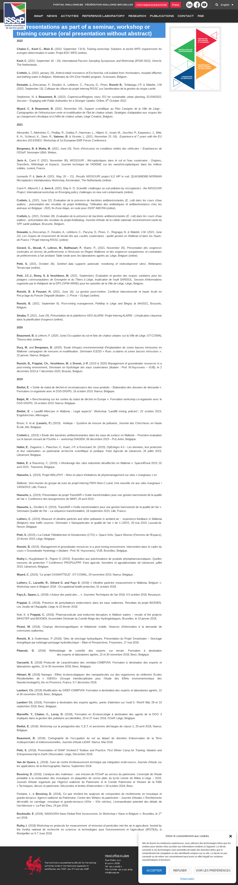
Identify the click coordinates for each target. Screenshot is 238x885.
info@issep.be (112, 872)
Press (175, 4)
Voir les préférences (213, 870)
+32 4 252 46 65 (125, 869)
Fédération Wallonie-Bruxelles (109, 4)
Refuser (180, 870)
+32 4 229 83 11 (115, 866)
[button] (230, 836)
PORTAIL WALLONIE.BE (68, 4)
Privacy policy (187, 878)
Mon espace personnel (152, 4)
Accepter (154, 870)
